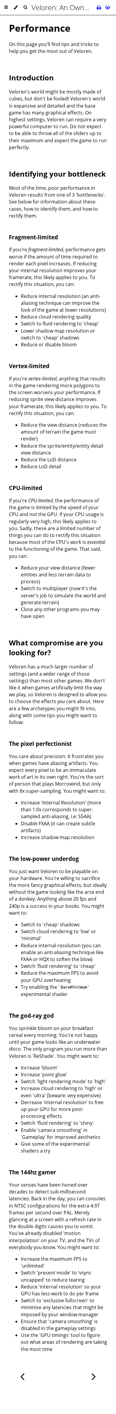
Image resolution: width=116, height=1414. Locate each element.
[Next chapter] (93, 1376)
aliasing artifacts (68, 763)
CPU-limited (25, 488)
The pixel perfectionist (40, 743)
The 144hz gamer (32, 1172)
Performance (39, 28)
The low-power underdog (44, 858)
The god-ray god (31, 1015)
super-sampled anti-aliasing (57, 813)
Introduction (31, 77)
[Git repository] (108, 7)
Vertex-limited (29, 366)
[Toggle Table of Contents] (6, 7)
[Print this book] (99, 7)
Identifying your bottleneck (57, 174)
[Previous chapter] (22, 1376)
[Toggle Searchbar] (25, 7)
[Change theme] (16, 7)
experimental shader (44, 994)
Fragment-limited (33, 237)
